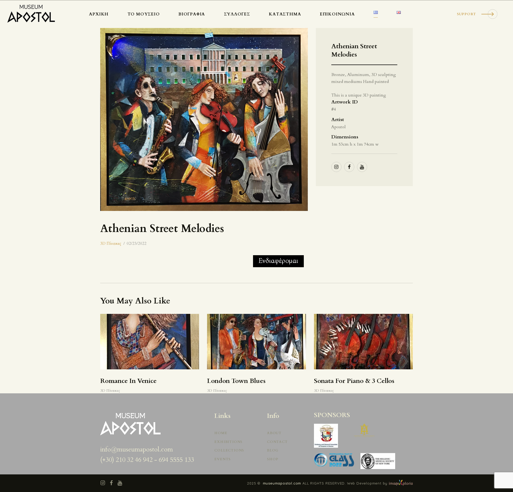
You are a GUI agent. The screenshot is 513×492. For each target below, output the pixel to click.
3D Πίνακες (110, 243)
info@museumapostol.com (136, 449)
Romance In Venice (128, 381)
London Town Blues (236, 381)
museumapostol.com (282, 483)
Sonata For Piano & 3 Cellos (354, 381)
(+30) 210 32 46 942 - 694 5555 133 (147, 459)
